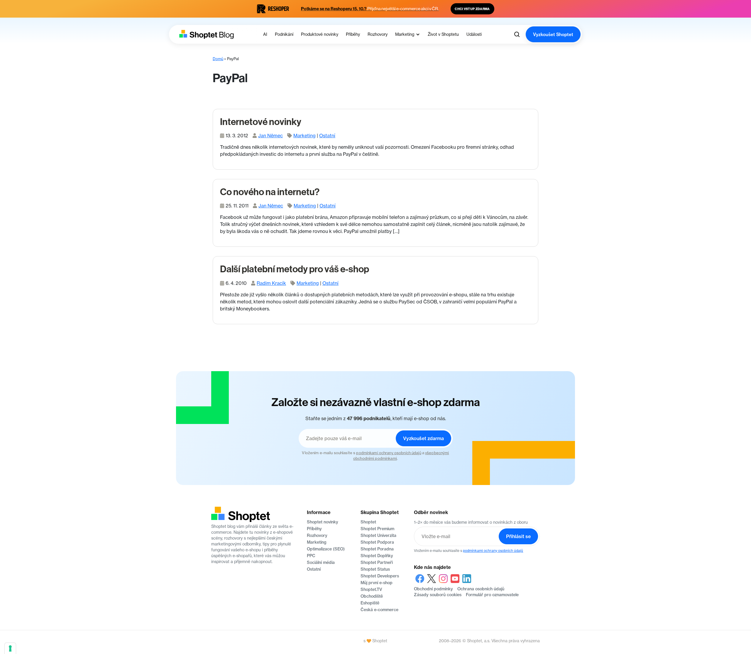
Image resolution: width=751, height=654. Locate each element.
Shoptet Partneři (377, 562)
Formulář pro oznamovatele (492, 594)
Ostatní (327, 135)
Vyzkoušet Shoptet (553, 34)
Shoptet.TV (371, 589)
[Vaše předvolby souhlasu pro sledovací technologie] (10, 648)
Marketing (304, 135)
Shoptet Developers (380, 576)
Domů (218, 58)
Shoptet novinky (322, 522)
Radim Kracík (271, 283)
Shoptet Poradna (377, 549)
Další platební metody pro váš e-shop (294, 269)
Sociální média (321, 562)
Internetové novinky (260, 121)
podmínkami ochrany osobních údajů (388, 452)
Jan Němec (270, 135)
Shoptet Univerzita (378, 535)
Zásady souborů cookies (437, 594)
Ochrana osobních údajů (480, 589)
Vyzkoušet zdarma (423, 438)
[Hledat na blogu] (516, 34)
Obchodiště (372, 596)
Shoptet (368, 522)
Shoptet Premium (377, 528)
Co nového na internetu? (269, 191)
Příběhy (314, 528)
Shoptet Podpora (377, 542)
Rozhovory (317, 535)
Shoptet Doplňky (377, 555)
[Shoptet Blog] (206, 34)
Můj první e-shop (377, 582)
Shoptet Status (375, 569)
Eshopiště (370, 603)
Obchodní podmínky (433, 589)
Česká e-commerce (379, 609)
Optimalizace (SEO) (326, 549)
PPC (311, 555)
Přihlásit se (518, 536)
